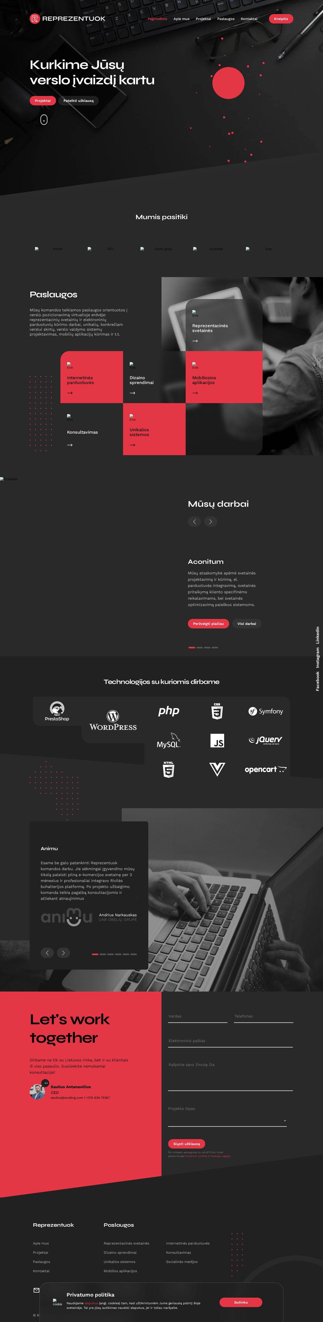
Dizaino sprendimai (120, 1252)
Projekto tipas (181, 1109)
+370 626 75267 (98, 1097)
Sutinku (241, 1302)
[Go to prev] (194, 521)
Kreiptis (281, 19)
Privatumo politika (196, 1156)
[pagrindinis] (67, 18)
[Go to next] (210, 521)
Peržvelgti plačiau (208, 624)
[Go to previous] (47, 953)
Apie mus (182, 19)
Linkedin (317, 635)
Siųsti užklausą (186, 1144)
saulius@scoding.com (67, 1097)
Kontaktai (249, 19)
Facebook (317, 681)
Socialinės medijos (182, 1262)
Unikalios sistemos (119, 1262)
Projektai (204, 19)
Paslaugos (226, 19)
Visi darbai (247, 624)
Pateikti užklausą (79, 101)
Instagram (317, 657)
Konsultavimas (178, 1252)
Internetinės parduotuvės (188, 1243)
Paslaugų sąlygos (220, 1156)
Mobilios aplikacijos (120, 1271)
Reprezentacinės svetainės (126, 1243)
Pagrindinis (158, 19)
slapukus (91, 1303)
